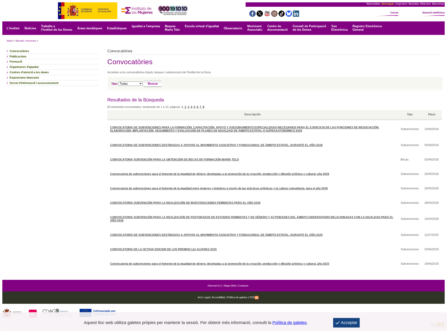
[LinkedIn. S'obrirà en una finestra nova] (296, 15)
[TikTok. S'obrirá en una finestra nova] (281, 15)
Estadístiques (117, 28)
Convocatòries (19, 51)
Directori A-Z (215, 285)
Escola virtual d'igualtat (202, 26)
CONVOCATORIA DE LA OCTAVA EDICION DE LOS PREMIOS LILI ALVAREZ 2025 (163, 249)
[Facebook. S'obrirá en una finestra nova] (252, 15)
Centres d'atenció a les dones (29, 72)
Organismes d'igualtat (24, 67)
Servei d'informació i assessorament (34, 83)
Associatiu (254, 27)
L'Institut (13, 28)
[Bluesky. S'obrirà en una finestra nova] (289, 15)
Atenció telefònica (433, 12)
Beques (172, 27)
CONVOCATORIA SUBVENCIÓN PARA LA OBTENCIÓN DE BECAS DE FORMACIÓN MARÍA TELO (174, 159)
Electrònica (339, 27)
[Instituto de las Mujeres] (136, 18)
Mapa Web (230, 285)
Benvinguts (388, 3)
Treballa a (56, 27)
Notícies (30, 28)
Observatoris (233, 28)
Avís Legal (204, 297)
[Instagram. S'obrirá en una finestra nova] (274, 15)
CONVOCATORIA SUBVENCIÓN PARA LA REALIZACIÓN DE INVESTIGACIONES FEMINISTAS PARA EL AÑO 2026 (185, 202)
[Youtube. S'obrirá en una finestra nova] (267, 15)
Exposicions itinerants (24, 77)
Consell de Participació (309, 27)
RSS (252, 297)
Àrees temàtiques (89, 28)
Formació (16, 61)
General (367, 27)
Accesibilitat (218, 297)
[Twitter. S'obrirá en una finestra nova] (260, 15)
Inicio (10, 40)
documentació (277, 27)
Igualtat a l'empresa (146, 26)
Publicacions (18, 56)
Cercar (394, 12)
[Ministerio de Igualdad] (87, 18)
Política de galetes (236, 297)
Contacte (243, 285)
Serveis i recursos (25, 40)
